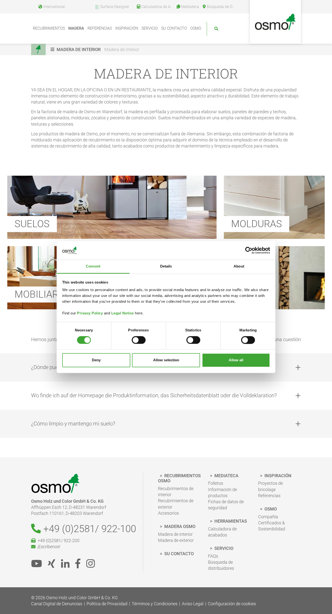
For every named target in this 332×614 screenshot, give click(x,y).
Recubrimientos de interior (175, 491)
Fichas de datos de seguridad (226, 504)
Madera (76, 28)
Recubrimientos (49, 28)
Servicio (149, 28)
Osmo (195, 28)
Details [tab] (166, 266)
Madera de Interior (121, 49)
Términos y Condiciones (154, 603)
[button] (76, 49)
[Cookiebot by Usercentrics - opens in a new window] (248, 250)
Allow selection (166, 360)
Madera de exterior (176, 540)
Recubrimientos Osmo (179, 478)
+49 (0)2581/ (88, 529)
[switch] (139, 340)
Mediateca (225, 475)
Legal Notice (122, 313)
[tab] (166, 395)
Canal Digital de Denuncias (56, 603)
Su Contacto (174, 28)
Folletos (215, 483)
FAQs (213, 556)
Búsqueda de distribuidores (221, 565)
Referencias (99, 28)
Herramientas (230, 521)
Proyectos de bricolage (270, 486)
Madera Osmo (179, 526)
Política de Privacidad (107, 603)
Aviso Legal (192, 603)
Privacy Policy (90, 313)
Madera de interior (175, 534)
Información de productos (222, 492)
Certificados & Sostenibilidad (271, 525)
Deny (96, 360)
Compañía (268, 516)
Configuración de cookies (232, 603)
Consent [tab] (93, 266)
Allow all (236, 360)
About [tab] (239, 266)
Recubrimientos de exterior (175, 503)
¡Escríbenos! (47, 546)
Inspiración (126, 28)
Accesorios (168, 513)
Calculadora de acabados (222, 531)
